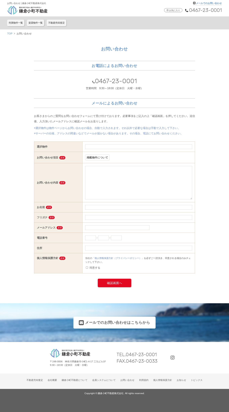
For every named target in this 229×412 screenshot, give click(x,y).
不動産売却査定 (56, 22)
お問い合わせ (127, 380)
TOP (9, 33)
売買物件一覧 (16, 22)
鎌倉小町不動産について (75, 380)
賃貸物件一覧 (35, 22)
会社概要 (52, 380)
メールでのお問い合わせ (209, 3)
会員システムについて (104, 380)
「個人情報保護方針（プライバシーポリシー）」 (118, 258)
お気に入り (174, 10)
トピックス (197, 380)
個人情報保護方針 (162, 380)
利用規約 (144, 380)
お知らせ (181, 380)
